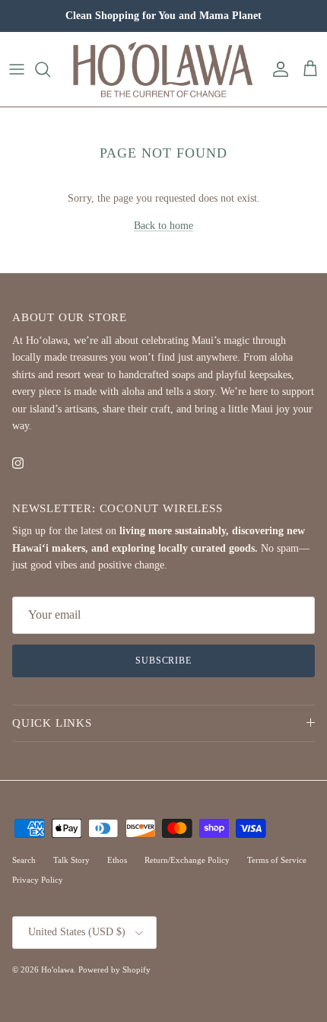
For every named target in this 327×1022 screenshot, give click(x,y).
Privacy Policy (37, 879)
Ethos (117, 859)
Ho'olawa (57, 969)
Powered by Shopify (114, 969)
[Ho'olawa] (163, 69)
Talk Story (71, 859)
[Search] (50, 69)
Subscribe (163, 660)
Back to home (163, 225)
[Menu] (16, 69)
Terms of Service (276, 859)
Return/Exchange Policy (187, 859)
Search (24, 859)
